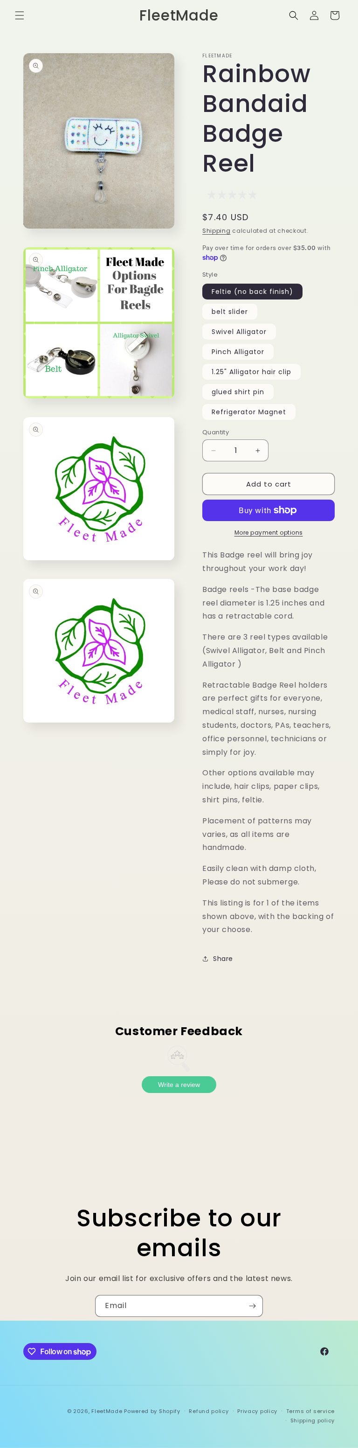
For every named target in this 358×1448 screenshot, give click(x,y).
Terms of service (310, 1411)
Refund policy (208, 1411)
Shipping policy (312, 1420)
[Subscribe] (252, 1306)
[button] (19, 15)
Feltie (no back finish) (252, 291)
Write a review (179, 1084)
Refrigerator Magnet (249, 412)
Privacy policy (257, 1411)
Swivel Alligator (239, 331)
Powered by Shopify (152, 1411)
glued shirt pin (238, 392)
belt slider (230, 311)
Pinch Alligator (238, 351)
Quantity (215, 432)
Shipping (216, 231)
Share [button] (223, 958)
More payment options (268, 532)
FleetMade (107, 1411)
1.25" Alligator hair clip (251, 371)
